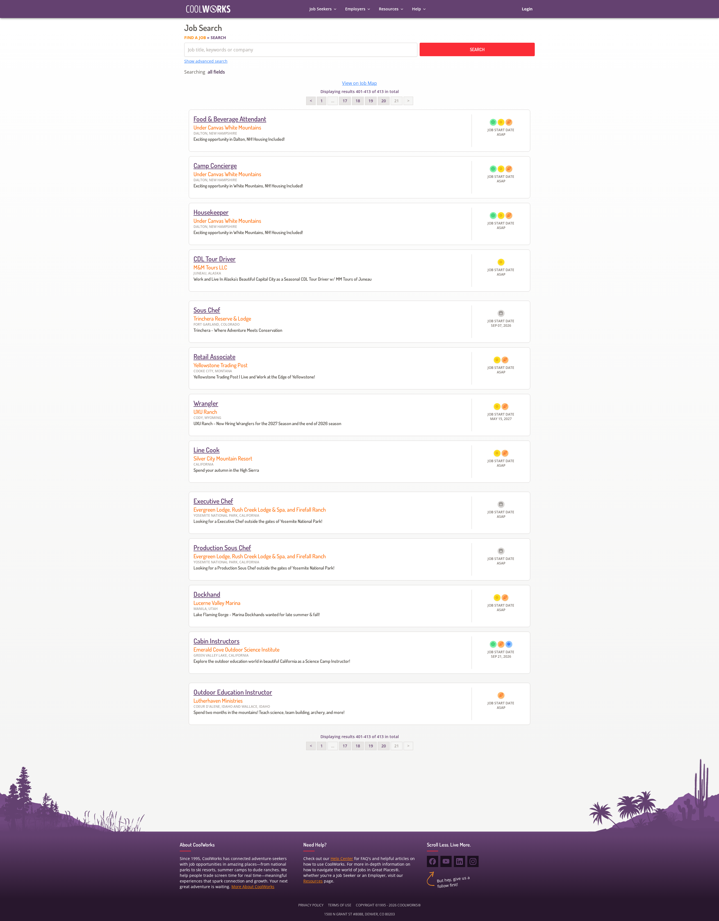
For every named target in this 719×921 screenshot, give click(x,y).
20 (383, 100)
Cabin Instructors (217, 640)
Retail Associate (214, 356)
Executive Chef (213, 500)
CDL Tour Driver (215, 258)
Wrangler (206, 403)
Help (416, 9)
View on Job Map (359, 83)
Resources (389, 9)
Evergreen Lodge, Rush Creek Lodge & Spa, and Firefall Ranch (260, 509)
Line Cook (207, 449)
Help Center (342, 858)
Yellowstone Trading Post (220, 365)
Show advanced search (205, 61)
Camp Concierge (215, 165)
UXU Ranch (205, 411)
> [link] (408, 100)
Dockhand (207, 594)
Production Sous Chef (222, 547)
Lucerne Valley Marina (217, 602)
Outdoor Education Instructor (233, 692)
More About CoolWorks (252, 886)
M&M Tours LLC (210, 267)
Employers (355, 9)
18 (358, 100)
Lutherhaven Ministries (218, 700)
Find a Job (195, 37)
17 (345, 100)
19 (370, 100)
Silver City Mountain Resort (223, 458)
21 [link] (396, 100)
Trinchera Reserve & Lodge (222, 318)
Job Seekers (321, 9)
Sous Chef (207, 309)
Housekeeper (211, 212)
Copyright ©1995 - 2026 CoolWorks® (388, 905)
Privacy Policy (311, 905)
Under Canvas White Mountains (227, 127)
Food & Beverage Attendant (230, 118)
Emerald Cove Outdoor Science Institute (236, 649)
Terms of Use (339, 905)
